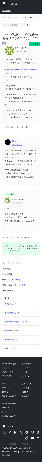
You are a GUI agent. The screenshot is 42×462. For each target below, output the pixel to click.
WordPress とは (9, 363)
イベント (26, 388)
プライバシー (8, 376)
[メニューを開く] (38, 3)
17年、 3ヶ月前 (20, 51)
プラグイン (27, 372)
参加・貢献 (27, 383)
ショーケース (27, 363)
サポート (6, 388)
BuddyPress (8, 416)
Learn (4, 383)
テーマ (15, 17)
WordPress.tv (9, 396)
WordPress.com (10, 403)
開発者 (5, 392)
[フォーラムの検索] (27, 25)
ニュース (6, 368)
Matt (5, 408)
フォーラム (6, 11)
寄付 (25, 392)
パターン (26, 376)
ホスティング (8, 372)
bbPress (7, 412)
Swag (25, 396)
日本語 (10, 426)
